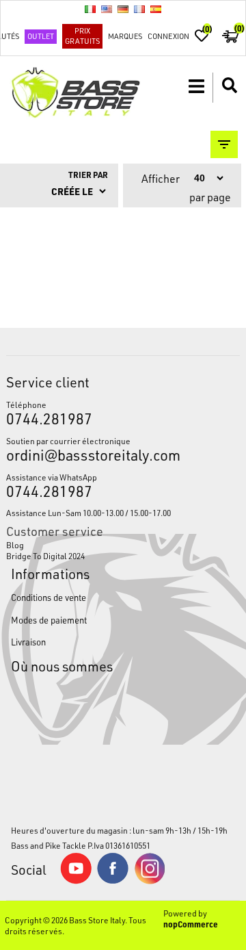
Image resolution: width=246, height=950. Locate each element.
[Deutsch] (123, 9)
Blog (15, 544)
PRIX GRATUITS (82, 35)
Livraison (28, 641)
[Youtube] (76, 880)
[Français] (139, 9)
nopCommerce (190, 924)
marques (125, 36)
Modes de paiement (49, 620)
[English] (106, 9)
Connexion (168, 36)
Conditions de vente (48, 597)
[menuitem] (123, 544)
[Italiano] (90, 9)
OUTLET (40, 36)
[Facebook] (112, 880)
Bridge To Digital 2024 (45, 555)
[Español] (156, 9)
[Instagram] (149, 880)
